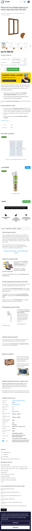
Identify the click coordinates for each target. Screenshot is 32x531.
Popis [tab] (3, 228)
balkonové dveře (16, 404)
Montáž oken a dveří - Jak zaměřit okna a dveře (16, 252)
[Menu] (28, 1)
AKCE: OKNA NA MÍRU (5, 465)
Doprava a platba (4, 470)
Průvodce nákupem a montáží (7, 474)
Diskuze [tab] (14, 228)
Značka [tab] (19, 228)
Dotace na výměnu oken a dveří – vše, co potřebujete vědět (14, 468)
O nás (2, 482)
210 (13, 409)
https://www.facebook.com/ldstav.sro (11, 459)
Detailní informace (5, 120)
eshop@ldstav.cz (7, 452)
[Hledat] (20, 1)
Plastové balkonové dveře (18, 401)
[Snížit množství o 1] (6, 70)
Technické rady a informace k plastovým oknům (11, 502)
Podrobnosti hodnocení (19, 13)
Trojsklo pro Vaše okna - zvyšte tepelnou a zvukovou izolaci (14, 467)
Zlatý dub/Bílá (15, 411)
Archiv (4, 509)
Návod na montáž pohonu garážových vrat (10, 492)
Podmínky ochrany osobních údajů (8, 480)
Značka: (6, 15)
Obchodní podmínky (5, 476)
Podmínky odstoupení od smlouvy (8, 478)
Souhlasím (15, 527)
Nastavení (15, 522)
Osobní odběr (4, 472)
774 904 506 (5, 454)
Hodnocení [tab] (8, 228)
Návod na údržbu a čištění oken (8, 499)
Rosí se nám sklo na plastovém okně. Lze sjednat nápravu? (14, 506)
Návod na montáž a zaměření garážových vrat (11, 495)
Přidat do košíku (14, 69)
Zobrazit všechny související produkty (16, 207)
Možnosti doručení (22, 65)
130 (13, 408)
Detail (27, 167)
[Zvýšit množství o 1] (6, 68)
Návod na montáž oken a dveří (7, 489)
